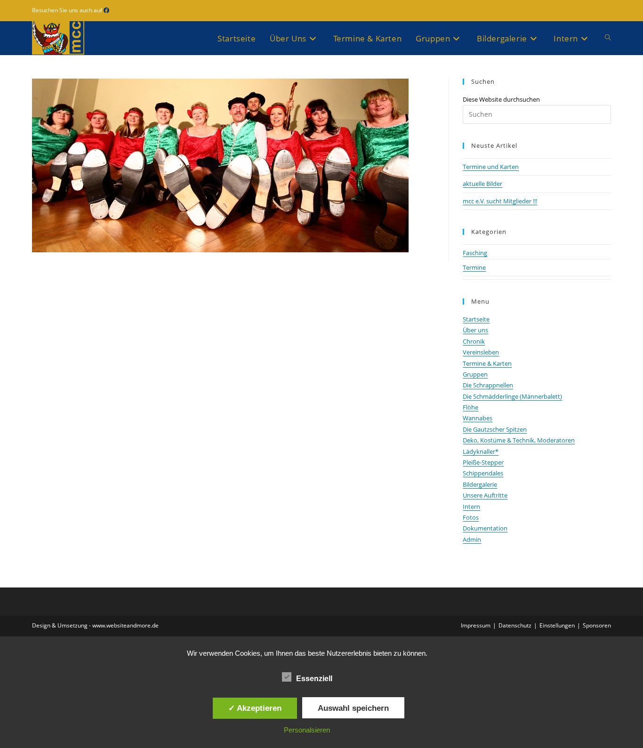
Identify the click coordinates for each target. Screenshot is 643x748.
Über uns (475, 330)
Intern (471, 506)
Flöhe (470, 407)
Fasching (475, 253)
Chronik (474, 341)
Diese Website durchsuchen (501, 99)
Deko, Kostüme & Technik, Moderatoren (519, 440)
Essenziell (314, 679)
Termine (474, 267)
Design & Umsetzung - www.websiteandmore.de (95, 625)
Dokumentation (485, 528)
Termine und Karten (491, 166)
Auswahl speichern (353, 708)
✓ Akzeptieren (254, 708)
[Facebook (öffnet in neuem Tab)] (106, 10)
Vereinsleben (481, 352)
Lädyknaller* (480, 451)
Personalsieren (307, 730)
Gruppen (475, 374)
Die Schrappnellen (488, 385)
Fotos (471, 517)
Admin (472, 539)
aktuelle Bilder (482, 183)
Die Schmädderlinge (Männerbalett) (512, 396)
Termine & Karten (487, 363)
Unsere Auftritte (485, 495)
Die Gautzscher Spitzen (495, 429)
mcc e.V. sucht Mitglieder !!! (500, 201)
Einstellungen (557, 625)
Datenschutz (514, 625)
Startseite (476, 319)
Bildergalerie (480, 484)
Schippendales (483, 473)
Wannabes (477, 418)
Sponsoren (597, 625)
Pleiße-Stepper (483, 462)
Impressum (475, 625)
